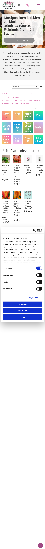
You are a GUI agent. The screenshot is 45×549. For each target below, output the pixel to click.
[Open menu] (38, 5)
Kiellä (22, 317)
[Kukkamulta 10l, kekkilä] (28, 159)
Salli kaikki (22, 304)
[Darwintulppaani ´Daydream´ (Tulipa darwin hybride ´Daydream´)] (17, 195)
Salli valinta (22, 311)
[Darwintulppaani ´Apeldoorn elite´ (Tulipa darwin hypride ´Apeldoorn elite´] (5, 195)
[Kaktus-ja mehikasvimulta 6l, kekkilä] (39, 159)
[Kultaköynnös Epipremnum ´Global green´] (5, 159)
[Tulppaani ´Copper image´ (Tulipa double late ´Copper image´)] (17, 159)
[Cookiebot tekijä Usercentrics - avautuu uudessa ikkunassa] (32, 230)
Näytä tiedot (33, 298)
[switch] (39, 275)
